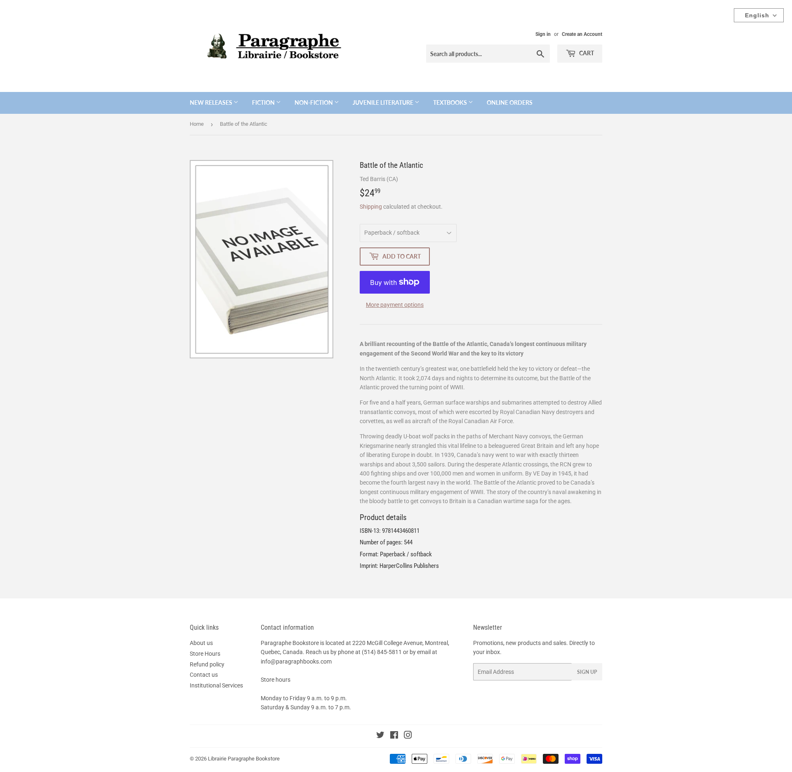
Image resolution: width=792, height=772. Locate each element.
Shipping (371, 206)
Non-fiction (314, 102)
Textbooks (450, 102)
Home (197, 124)
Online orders (510, 102)
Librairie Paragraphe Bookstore (244, 759)
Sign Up (587, 672)
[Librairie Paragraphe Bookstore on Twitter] (380, 736)
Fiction (264, 102)
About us (201, 643)
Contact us (204, 674)
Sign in (543, 34)
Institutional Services (216, 685)
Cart (586, 52)
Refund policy (207, 664)
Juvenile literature (384, 102)
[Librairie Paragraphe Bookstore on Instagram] (408, 736)
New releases (211, 102)
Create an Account (582, 34)
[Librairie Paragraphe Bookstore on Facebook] (394, 736)
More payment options (395, 304)
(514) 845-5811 (382, 652)
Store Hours (205, 653)
